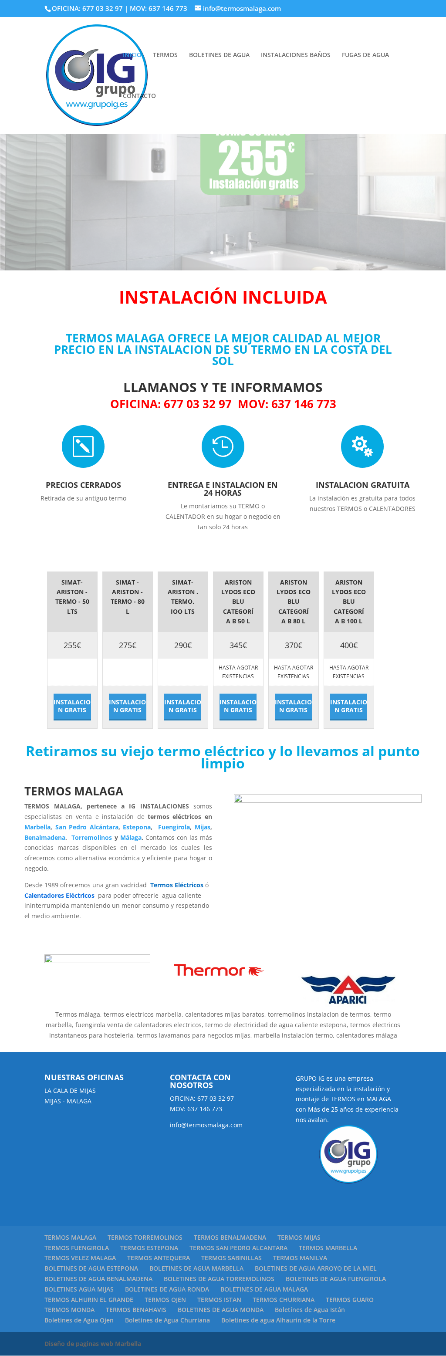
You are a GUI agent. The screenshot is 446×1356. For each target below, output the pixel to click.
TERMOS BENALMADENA (230, 1237)
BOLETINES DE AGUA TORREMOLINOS (219, 1279)
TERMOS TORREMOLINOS (145, 1237)
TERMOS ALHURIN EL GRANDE (88, 1299)
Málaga (131, 837)
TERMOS (165, 55)
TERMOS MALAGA (70, 1237)
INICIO (132, 55)
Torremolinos (90, 837)
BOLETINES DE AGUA (219, 55)
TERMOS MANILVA (300, 1258)
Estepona (137, 827)
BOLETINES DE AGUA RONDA (167, 1289)
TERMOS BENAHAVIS (136, 1309)
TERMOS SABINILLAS (231, 1258)
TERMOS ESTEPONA (149, 1248)
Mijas (202, 827)
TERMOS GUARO (350, 1299)
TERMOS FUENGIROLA (76, 1248)
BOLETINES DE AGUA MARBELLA (196, 1268)
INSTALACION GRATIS (72, 706)
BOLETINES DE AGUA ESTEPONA (91, 1268)
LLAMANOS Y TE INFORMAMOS (223, 387)
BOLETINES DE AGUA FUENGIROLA (336, 1279)
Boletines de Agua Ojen (79, 1320)
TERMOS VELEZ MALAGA (80, 1258)
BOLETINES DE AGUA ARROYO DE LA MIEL (316, 1268)
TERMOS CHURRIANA (283, 1299)
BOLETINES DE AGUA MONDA (221, 1309)
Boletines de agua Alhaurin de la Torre (278, 1320)
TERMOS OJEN (165, 1299)
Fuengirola (172, 827)
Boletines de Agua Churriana (167, 1320)
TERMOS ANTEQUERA (158, 1258)
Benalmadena (44, 837)
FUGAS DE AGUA (365, 55)
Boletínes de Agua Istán (310, 1309)
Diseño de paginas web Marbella (92, 1343)
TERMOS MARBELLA (328, 1248)
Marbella (37, 827)
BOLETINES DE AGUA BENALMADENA (98, 1279)
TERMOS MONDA (69, 1309)
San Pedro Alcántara (86, 827)
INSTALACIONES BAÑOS (296, 55)
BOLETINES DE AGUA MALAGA (264, 1289)
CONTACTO (139, 96)
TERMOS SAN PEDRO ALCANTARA (238, 1248)
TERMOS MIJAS (299, 1237)
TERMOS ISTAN (219, 1299)
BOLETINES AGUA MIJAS (79, 1289)
